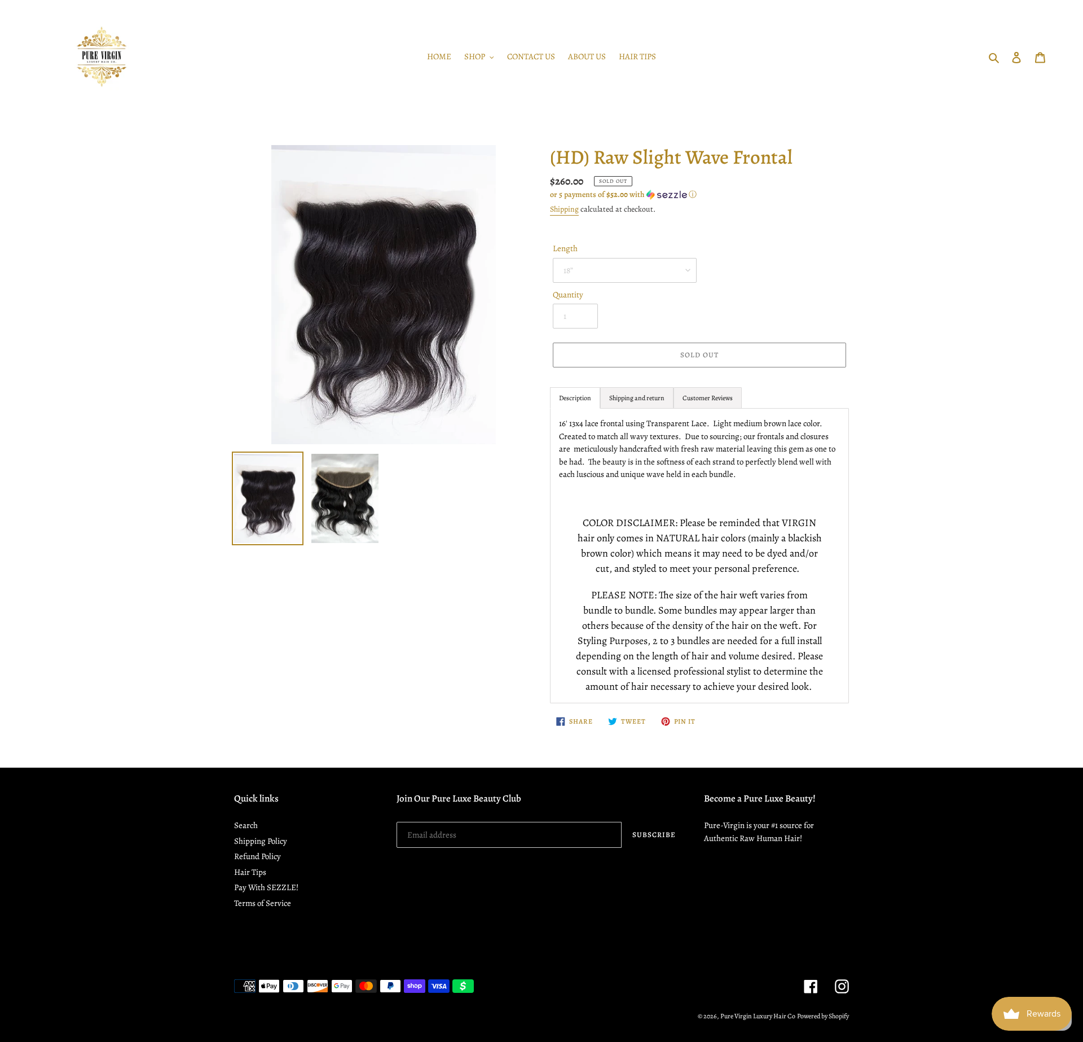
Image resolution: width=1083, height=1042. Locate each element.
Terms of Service (262, 903)
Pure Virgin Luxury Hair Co (757, 1016)
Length (565, 248)
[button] (623, 194)
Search (246, 825)
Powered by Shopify (823, 1016)
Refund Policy (257, 856)
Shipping (564, 209)
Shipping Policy (260, 841)
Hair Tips (250, 872)
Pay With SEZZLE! (266, 887)
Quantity (568, 294)
